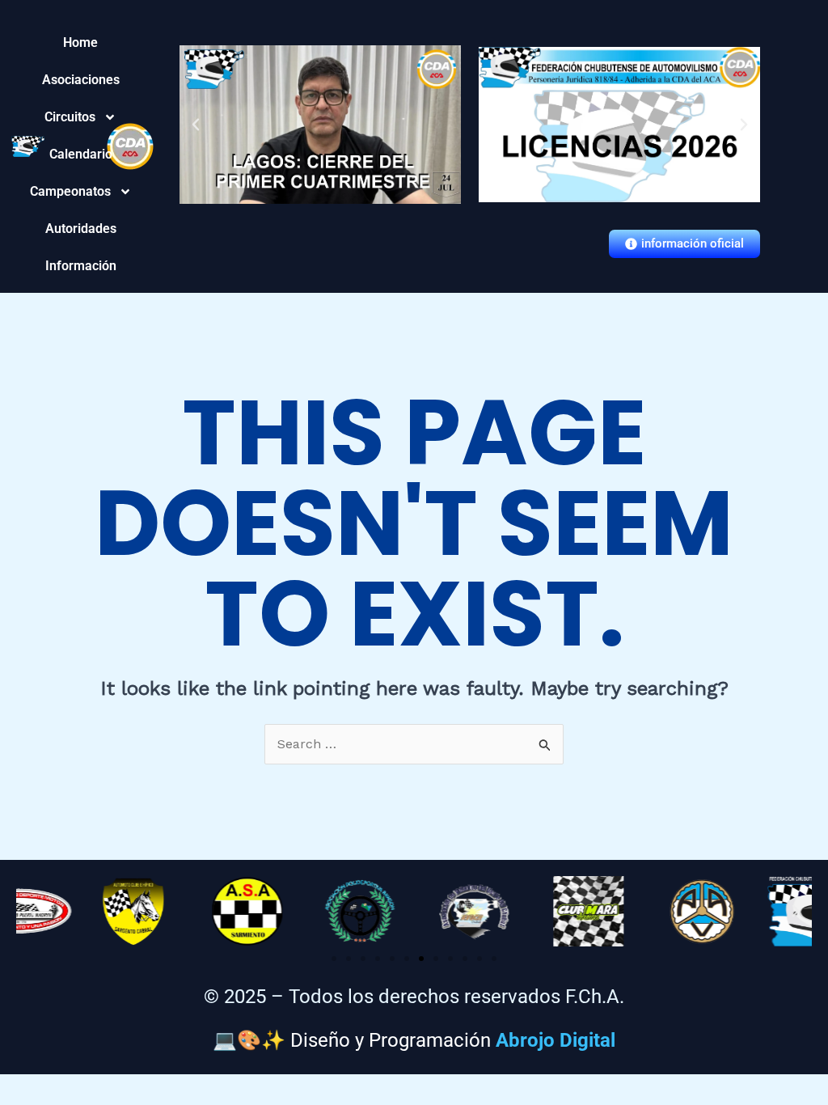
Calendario (81, 154)
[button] (196, 124)
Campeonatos (81, 191)
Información (81, 265)
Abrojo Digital (555, 1040)
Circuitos (80, 117)
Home (81, 42)
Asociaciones (81, 79)
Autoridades (81, 228)
